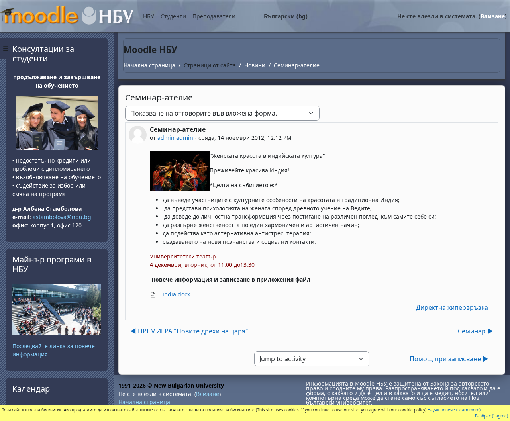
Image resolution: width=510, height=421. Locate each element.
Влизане (493, 16)
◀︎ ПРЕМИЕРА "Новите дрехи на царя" (189, 331)
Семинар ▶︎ (475, 331)
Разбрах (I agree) (491, 416)
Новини (254, 65)
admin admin (175, 137)
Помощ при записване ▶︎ (449, 358)
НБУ (148, 16)
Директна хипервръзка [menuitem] (452, 307)
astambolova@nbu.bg (63, 217)
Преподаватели (213, 16)
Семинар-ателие (297, 65)
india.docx (175, 294)
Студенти (173, 16)
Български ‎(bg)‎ (286, 16)
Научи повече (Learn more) (454, 410)
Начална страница (149, 65)
